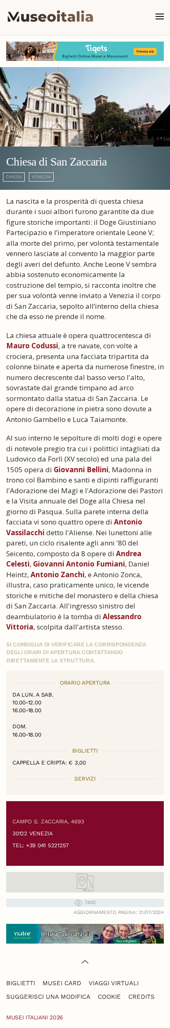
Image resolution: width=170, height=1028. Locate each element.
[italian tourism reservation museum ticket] (85, 51)
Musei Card (61, 983)
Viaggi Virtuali (114, 983)
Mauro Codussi (32, 345)
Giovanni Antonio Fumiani (79, 564)
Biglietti (20, 983)
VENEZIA (41, 176)
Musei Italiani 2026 (34, 1017)
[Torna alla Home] (50, 16)
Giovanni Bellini (81, 469)
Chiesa (14, 176)
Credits (141, 996)
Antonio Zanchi (58, 574)
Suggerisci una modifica (48, 996)
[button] (160, 16)
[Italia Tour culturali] (85, 933)
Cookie (109, 996)
